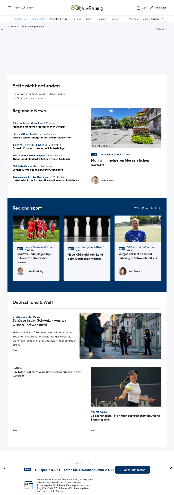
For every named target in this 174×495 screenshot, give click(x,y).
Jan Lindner (107, 180)
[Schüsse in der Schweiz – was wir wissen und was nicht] (120, 335)
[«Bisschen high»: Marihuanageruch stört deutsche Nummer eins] (126, 386)
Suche (30, 7)
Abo (144, 7)
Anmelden (161, 7)
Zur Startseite (21, 98)
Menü (15, 7)
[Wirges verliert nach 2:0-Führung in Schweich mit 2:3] (138, 228)
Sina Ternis (134, 271)
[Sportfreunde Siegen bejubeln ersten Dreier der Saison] (36, 228)
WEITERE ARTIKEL (145, 208)
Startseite (12, 26)
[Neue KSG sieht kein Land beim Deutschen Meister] (87, 228)
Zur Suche (37, 98)
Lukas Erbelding (35, 271)
